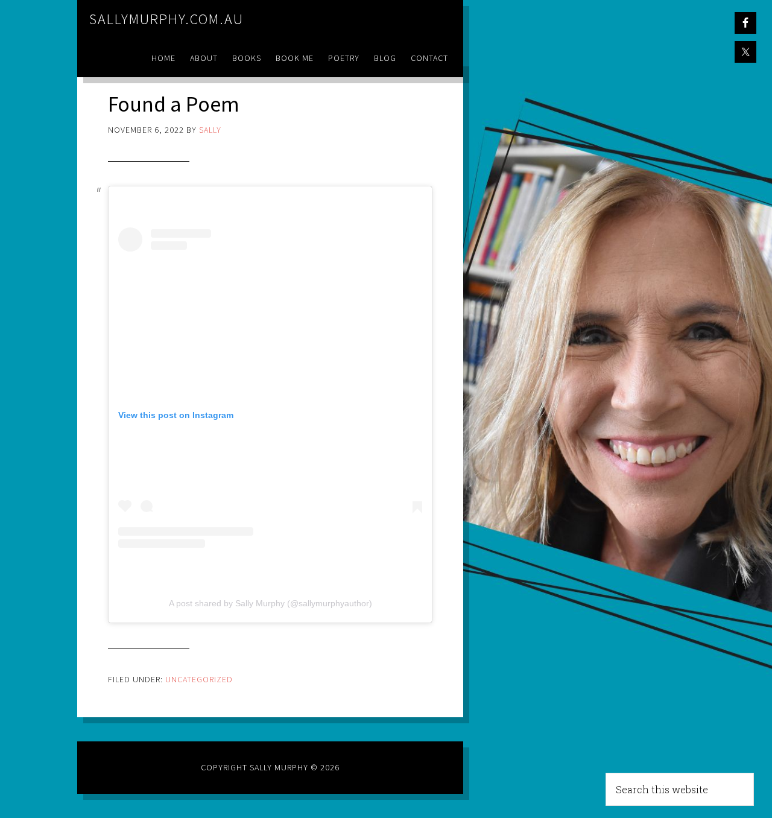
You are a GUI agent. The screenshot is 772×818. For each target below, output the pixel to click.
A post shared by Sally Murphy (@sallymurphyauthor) (270, 603)
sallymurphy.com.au (166, 19)
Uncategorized (199, 679)
